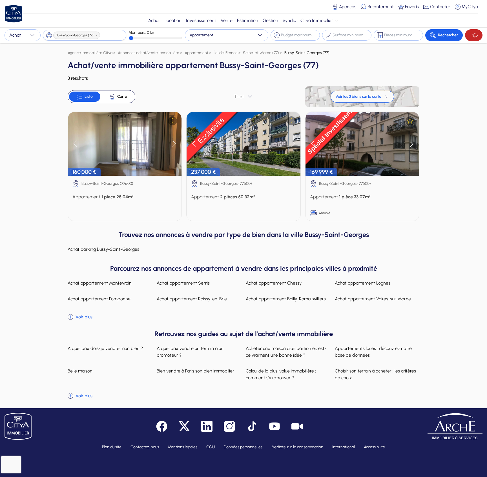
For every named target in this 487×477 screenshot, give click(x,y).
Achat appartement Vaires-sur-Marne (373, 298)
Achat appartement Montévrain (100, 283)
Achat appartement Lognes (362, 283)
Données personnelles (243, 447)
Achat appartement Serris (183, 283)
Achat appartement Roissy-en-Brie (192, 298)
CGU (210, 447)
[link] (362, 97)
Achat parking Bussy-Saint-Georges (103, 249)
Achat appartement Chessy (274, 283)
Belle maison (80, 371)
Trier (239, 97)
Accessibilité (374, 447)
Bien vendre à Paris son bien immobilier (195, 371)
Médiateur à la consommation (297, 447)
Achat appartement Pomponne (99, 298)
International (343, 447)
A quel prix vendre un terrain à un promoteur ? (190, 352)
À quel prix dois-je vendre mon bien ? (105, 348)
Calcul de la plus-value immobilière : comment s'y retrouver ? (281, 374)
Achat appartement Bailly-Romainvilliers (286, 298)
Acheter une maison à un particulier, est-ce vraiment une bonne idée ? (286, 352)
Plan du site (111, 447)
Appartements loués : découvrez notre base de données (373, 352)
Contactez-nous (144, 447)
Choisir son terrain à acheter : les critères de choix (375, 374)
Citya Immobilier (316, 20)
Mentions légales (182, 447)
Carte (122, 96)
